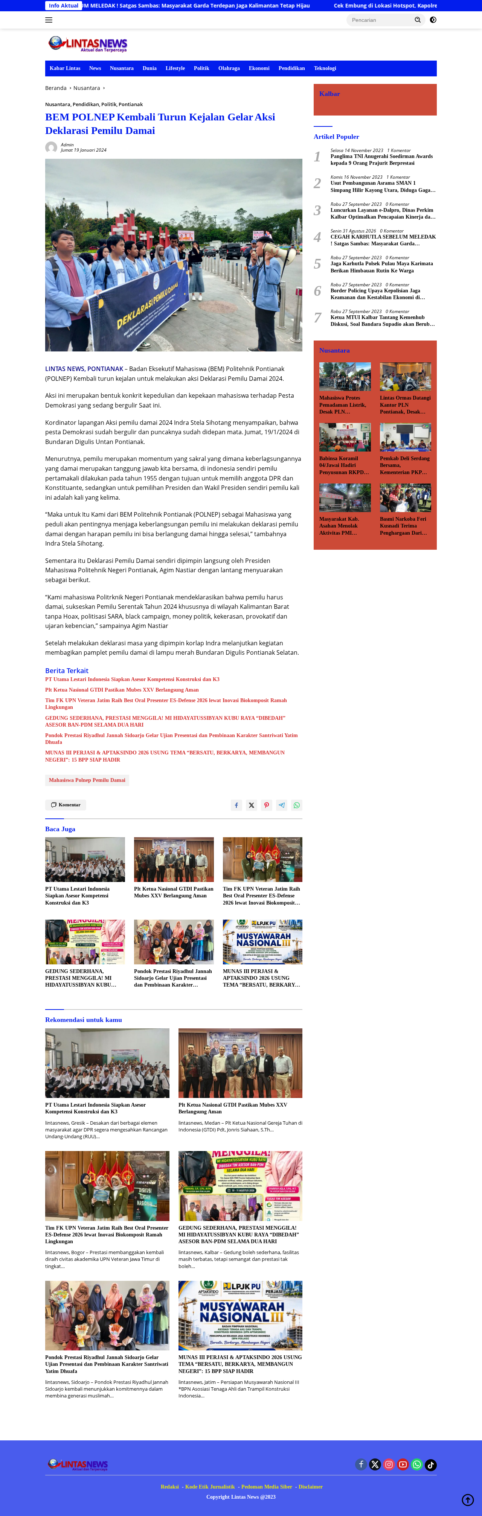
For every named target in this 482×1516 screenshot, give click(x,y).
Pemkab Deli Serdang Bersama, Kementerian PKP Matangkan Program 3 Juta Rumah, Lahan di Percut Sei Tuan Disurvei (405, 466)
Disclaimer (311, 1487)
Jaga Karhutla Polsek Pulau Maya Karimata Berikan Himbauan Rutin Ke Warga (382, 267)
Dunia (150, 68)
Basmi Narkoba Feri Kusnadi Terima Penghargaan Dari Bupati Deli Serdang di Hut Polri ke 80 (403, 526)
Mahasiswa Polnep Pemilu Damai (87, 780)
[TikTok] (431, 1465)
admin (67, 144)
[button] (418, 20)
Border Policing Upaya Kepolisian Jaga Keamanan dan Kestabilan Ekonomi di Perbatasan (375, 294)
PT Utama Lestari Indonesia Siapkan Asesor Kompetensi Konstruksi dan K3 (132, 679)
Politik (201, 68)
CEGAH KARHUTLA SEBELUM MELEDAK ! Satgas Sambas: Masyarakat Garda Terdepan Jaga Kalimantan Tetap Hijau (383, 240)
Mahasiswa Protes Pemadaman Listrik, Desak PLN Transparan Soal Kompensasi (342, 405)
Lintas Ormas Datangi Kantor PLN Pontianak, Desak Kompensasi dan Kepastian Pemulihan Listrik (405, 405)
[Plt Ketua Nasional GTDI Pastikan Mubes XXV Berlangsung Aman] (174, 859)
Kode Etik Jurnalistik (210, 1487)
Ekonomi (259, 68)
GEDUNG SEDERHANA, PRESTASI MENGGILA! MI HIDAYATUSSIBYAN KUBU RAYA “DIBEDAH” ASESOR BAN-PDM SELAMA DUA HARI (165, 721)
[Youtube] (403, 1465)
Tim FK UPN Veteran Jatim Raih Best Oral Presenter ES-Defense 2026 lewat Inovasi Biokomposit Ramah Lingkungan (166, 704)
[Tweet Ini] (251, 805)
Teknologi (325, 68)
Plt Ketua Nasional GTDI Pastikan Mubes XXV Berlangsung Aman (122, 690)
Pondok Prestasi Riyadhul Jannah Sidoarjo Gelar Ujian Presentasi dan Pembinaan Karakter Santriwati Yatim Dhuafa (171, 739)
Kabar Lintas (65, 68)
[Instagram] (389, 1465)
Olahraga (229, 68)
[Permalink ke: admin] (51, 147)
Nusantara (122, 68)
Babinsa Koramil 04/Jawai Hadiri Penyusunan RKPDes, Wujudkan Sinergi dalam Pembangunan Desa (344, 466)
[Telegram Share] (281, 805)
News (95, 68)
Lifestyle (175, 68)
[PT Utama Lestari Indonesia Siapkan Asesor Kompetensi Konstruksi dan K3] (85, 859)
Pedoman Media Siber (266, 1487)
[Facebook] (361, 1465)
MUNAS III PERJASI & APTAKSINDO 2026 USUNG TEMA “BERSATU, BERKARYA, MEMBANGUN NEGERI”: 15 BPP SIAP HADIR (165, 756)
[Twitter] (375, 1465)
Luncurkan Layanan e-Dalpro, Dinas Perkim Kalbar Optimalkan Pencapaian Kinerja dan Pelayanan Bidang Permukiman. (382, 213)
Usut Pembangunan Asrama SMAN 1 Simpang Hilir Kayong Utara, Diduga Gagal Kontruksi (381, 186)
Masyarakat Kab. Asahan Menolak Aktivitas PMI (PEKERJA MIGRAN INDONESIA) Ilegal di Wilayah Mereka (345, 526)
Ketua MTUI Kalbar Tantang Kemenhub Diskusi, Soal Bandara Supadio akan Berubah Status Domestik (383, 321)
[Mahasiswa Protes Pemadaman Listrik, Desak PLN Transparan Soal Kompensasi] (345, 376)
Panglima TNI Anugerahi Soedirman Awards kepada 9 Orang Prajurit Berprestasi (382, 160)
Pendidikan (292, 68)
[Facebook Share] (236, 805)
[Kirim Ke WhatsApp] (296, 805)
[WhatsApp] (417, 1465)
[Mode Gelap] (433, 20)
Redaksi (170, 1487)
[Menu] (50, 20)
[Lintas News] (89, 43)
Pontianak (131, 104)
